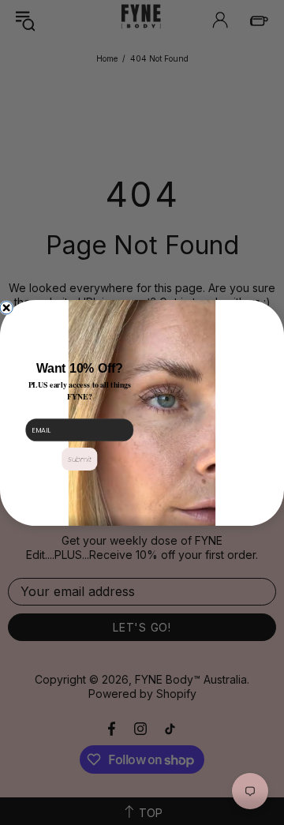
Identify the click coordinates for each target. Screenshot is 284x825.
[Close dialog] (6, 307)
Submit (80, 459)
